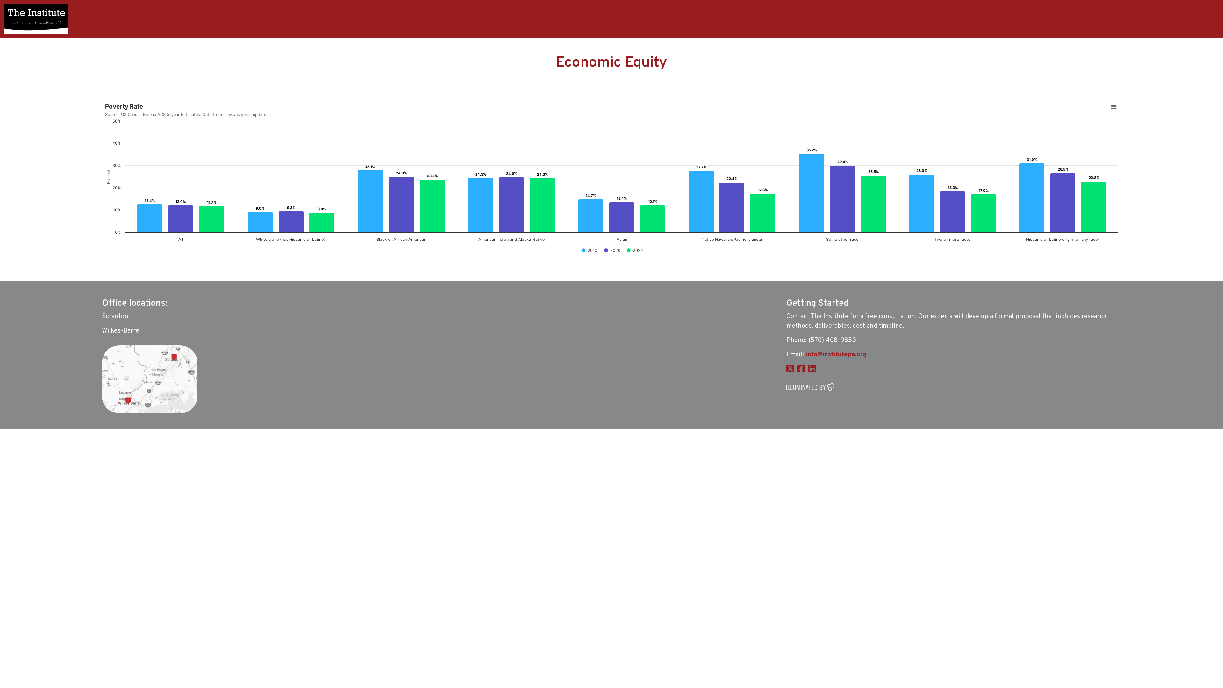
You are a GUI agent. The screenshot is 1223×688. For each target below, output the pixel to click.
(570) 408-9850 (832, 340)
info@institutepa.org (835, 355)
